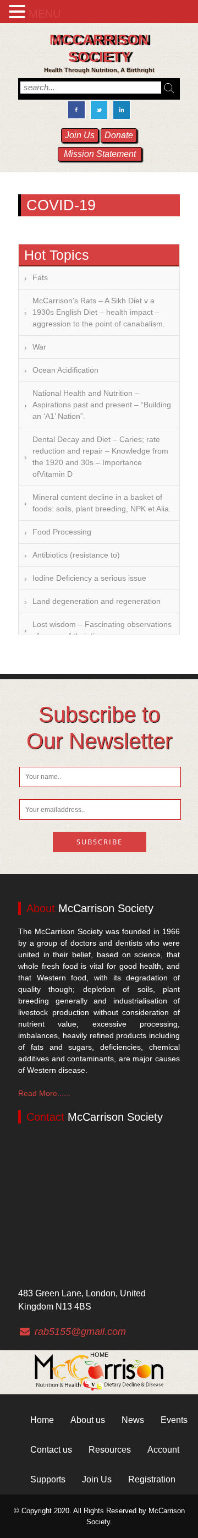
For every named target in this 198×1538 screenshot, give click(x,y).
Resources (110, 1449)
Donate (119, 135)
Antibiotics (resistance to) (76, 554)
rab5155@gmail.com (80, 1331)
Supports (47, 1479)
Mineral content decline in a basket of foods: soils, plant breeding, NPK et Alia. (101, 503)
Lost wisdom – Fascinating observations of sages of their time (102, 630)
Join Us (80, 135)
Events (174, 1420)
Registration (151, 1479)
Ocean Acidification (65, 370)
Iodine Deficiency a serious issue (89, 578)
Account (163, 1449)
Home (99, 1354)
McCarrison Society (99, 48)
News (133, 1420)
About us (87, 1420)
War (39, 346)
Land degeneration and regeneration (96, 601)
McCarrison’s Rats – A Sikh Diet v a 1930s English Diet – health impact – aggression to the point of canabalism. (98, 312)
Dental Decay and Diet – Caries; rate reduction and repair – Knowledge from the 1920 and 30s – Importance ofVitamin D (100, 456)
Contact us (51, 1449)
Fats (40, 277)
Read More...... (44, 1093)
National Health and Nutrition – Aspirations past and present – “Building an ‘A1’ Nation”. (101, 405)
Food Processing (61, 531)
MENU (45, 14)
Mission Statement (100, 154)
